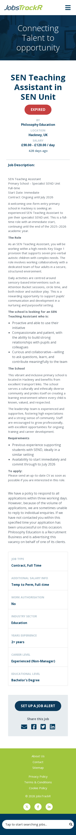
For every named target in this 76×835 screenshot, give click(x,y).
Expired (38, 109)
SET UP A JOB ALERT (38, 706)
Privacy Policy (38, 776)
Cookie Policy (38, 788)
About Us (38, 756)
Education (19, 623)
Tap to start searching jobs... (26, 824)
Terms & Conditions (38, 782)
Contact (38, 762)
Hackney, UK (38, 135)
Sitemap (38, 768)
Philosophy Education (38, 125)
